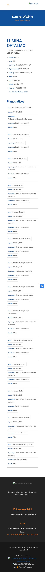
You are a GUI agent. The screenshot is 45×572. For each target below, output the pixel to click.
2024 (36, 535)
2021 (24, 535)
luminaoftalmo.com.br (20, 92)
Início (17, 20)
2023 (32, 535)
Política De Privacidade (23, 556)
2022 (28, 535)
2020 (20, 535)
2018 (12, 535)
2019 (16, 535)
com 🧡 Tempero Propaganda (23, 567)
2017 (8, 535)
